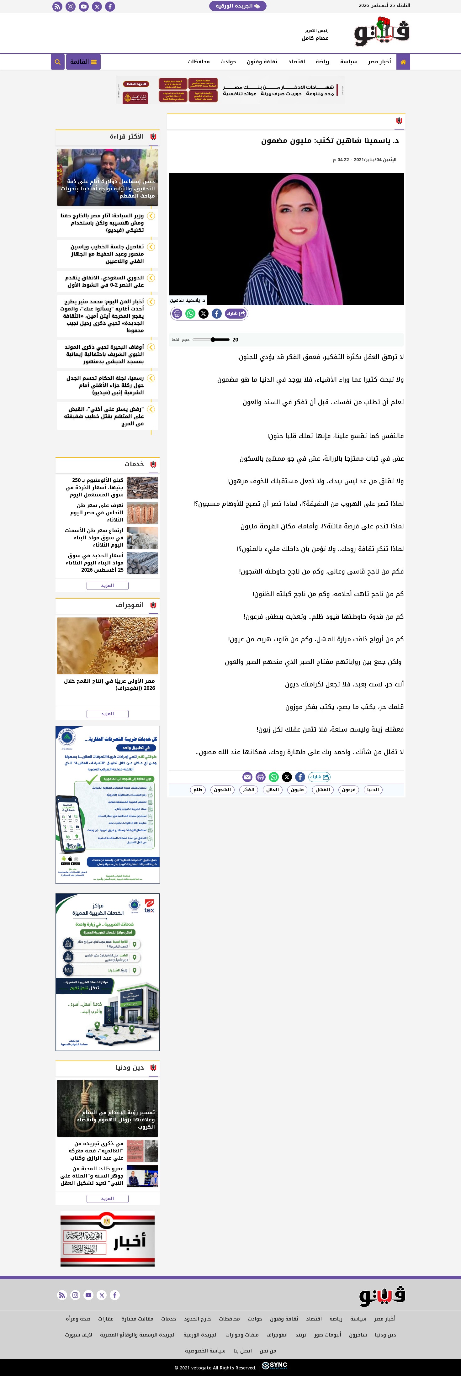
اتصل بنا (242, 1351)
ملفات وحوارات (242, 1335)
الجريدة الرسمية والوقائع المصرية (138, 1335)
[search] (58, 62)
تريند (300, 1335)
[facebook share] (217, 314)
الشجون (222, 790)
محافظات (199, 61)
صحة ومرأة (78, 1319)
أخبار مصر (379, 61)
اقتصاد (296, 61)
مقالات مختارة (137, 1319)
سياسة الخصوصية (205, 1351)
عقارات (106, 1319)
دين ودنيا (385, 1335)
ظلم (197, 790)
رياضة (323, 61)
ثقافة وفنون (262, 61)
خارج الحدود (197, 1319)
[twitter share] (204, 314)
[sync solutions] (273, 1368)
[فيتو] (382, 33)
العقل (272, 790)
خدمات (168, 1319)
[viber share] (247, 777)
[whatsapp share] (190, 314)
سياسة (349, 61)
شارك (232, 313)
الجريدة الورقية (235, 6)
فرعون (349, 790)
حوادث (228, 61)
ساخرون (358, 1335)
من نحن (268, 1351)
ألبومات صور (327, 1335)
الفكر (249, 790)
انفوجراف (277, 1335)
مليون (297, 790)
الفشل (322, 790)
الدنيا (373, 790)
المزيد (107, 586)
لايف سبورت (78, 1335)
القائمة (80, 61)
